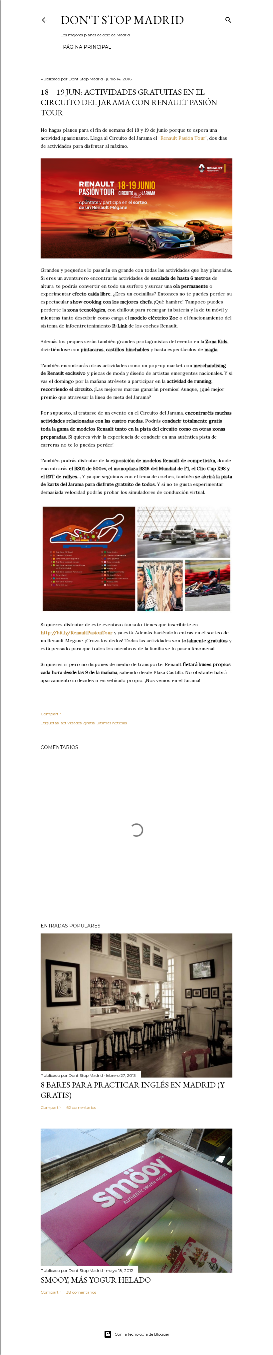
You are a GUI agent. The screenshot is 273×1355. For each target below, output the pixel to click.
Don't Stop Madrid (122, 20)
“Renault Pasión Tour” (182, 138)
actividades (71, 722)
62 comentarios (81, 1107)
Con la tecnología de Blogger (142, 1334)
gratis (89, 722)
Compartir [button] (51, 713)
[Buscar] (228, 18)
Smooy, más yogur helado (96, 1280)
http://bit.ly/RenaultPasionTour (77, 633)
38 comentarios (81, 1292)
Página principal (87, 47)
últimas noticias (112, 722)
